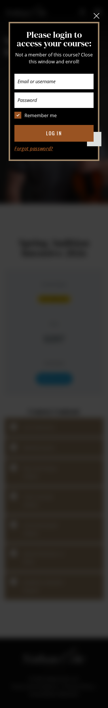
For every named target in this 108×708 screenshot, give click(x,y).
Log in (54, 133)
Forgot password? (33, 148)
